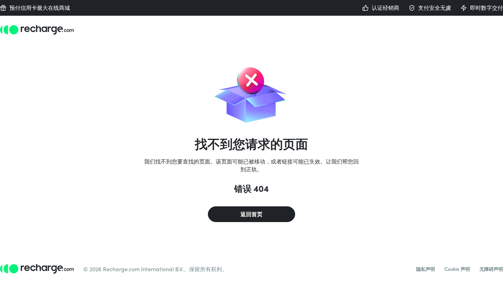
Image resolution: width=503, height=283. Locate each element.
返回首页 (251, 214)
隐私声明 (425, 269)
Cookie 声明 (457, 269)
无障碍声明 (491, 269)
